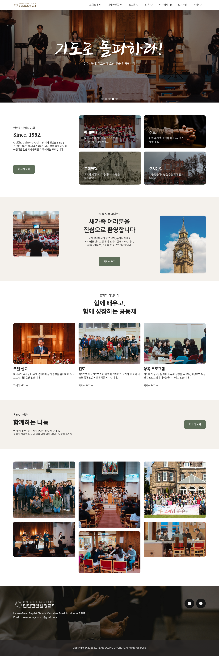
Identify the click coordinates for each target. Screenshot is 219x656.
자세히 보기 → (20, 385)
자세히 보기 (24, 169)
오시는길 (182, 4)
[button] (95, 5)
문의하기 (198, 4)
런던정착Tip (165, 4)
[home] (25, 5)
